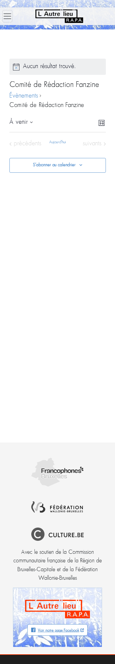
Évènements (23, 96)
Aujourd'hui (57, 142)
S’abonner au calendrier (54, 165)
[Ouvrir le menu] (7, 16)
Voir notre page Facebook (58, 630)
